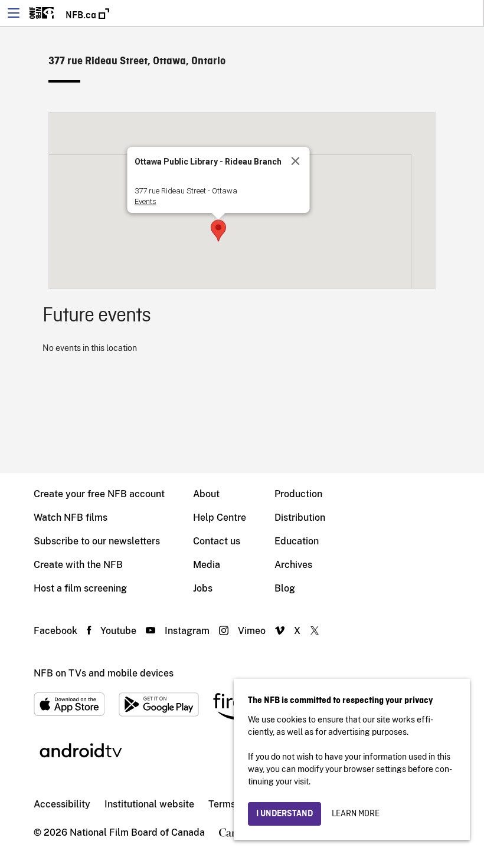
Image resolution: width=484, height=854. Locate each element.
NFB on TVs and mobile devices (104, 673)
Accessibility (62, 804)
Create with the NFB (78, 564)
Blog (284, 588)
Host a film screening (80, 588)
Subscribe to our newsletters (97, 541)
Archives (293, 564)
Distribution (299, 517)
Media (206, 564)
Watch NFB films (70, 517)
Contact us (216, 541)
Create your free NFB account (99, 494)
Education (296, 541)
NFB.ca (82, 15)
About (206, 494)
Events (145, 201)
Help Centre (219, 517)
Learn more (356, 814)
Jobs (202, 588)
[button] (218, 230)
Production (298, 494)
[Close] (296, 161)
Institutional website (149, 804)
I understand (284, 814)
